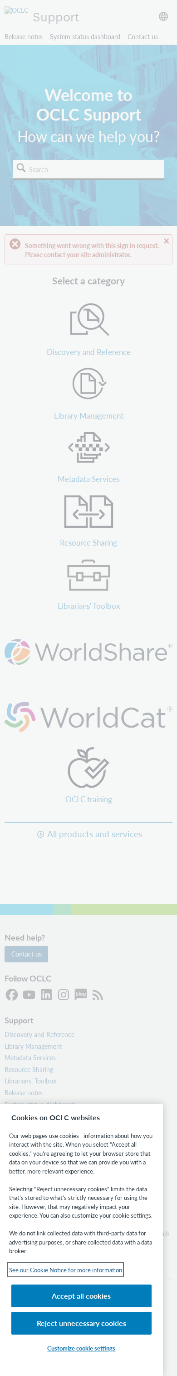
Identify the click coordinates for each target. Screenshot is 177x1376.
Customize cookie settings (81, 1348)
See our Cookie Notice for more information (65, 1269)
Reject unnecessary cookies (81, 1323)
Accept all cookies (81, 1295)
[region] (81, 1240)
